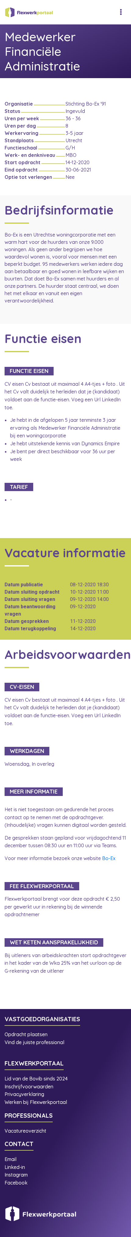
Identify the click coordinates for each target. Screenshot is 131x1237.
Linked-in (15, 1167)
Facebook (16, 1183)
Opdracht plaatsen (26, 1034)
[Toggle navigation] (121, 12)
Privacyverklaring (24, 1094)
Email (10, 1159)
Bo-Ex (108, 858)
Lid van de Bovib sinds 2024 (37, 1079)
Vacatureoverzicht (25, 1131)
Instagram (17, 1175)
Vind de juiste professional (34, 1042)
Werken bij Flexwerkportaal (36, 1102)
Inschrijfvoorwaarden (29, 1086)
